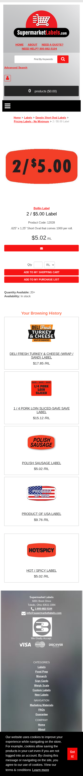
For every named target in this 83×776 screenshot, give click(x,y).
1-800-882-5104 (43, 608)
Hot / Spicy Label (41, 570)
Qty (29, 264)
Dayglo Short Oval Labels (51, 117)
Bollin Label (42, 208)
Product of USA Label (41, 514)
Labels (28, 117)
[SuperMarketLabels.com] (41, 23)
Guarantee (42, 714)
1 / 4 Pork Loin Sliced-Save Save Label (42, 410)
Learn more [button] (40, 770)
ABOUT (32, 44)
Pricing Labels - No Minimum (31, 121)
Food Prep (41, 671)
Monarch (41, 676)
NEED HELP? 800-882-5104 (39, 48)
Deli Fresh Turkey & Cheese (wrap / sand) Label (41, 355)
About (41, 729)
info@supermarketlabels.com (44, 613)
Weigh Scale (41, 685)
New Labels (41, 694)
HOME (19, 44)
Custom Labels (42, 690)
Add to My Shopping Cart (41, 272)
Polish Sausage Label (41, 463)
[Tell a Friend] (41, 248)
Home (17, 117)
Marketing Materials (41, 705)
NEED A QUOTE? (53, 44)
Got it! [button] (72, 754)
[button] (41, 91)
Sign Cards (41, 680)
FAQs (41, 709)
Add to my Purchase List (41, 279)
